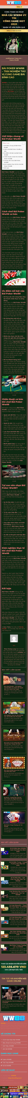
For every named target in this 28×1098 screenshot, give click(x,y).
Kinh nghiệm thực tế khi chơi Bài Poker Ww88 (13, 165)
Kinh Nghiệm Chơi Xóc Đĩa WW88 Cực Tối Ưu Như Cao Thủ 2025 (13, 716)
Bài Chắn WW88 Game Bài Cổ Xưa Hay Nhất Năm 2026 (14, 771)
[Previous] (1, 997)
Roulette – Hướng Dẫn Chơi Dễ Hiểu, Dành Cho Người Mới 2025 (13, 798)
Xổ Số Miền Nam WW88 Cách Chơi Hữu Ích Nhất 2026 (18, 850)
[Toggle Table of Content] (22, 143)
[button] (26, 3)
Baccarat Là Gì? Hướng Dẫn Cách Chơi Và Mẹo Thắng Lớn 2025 (13, 743)
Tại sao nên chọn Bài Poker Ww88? (12, 161)
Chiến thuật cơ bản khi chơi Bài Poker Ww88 (13, 157)
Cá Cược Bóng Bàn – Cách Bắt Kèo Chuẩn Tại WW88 (18, 918)
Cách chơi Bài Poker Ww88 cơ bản (13, 150)
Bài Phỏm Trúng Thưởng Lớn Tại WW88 (13, 825)
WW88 (3, 1023)
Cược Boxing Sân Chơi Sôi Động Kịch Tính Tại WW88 (17, 893)
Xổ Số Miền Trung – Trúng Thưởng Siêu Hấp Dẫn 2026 (18, 863)
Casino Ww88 (14, 60)
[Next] (26, 997)
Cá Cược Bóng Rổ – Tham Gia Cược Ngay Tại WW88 (18, 906)
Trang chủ (17, 58)
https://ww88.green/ (15, 1078)
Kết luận (6, 168)
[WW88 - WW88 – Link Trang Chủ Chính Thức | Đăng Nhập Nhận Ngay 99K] (14, 2)
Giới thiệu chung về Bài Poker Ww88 (12, 146)
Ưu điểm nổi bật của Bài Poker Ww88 (13, 154)
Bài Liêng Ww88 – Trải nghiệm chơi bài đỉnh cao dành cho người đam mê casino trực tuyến (13, 688)
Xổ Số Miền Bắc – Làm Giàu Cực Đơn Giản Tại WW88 (17, 879)
